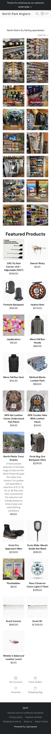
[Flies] (37, 211)
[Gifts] (13, 45)
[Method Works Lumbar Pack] (37, 363)
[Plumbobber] (13, 569)
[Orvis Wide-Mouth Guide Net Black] (37, 531)
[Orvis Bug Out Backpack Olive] (37, 442)
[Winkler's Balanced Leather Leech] (13, 641)
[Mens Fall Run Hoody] (37, 325)
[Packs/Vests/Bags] (13, 186)
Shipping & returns (12, 721)
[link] (25, 7)
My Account (15, 682)
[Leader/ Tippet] (13, 91)
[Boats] (13, 115)
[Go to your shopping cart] (43, 13)
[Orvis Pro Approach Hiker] (13, 531)
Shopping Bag (35, 692)
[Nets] (37, 139)
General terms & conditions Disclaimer (26, 713)
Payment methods (33, 717)
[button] (16, 13)
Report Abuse (41, 721)
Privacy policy (15, 717)
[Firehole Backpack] (13, 290)
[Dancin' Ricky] (37, 249)
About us (28, 721)
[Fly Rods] (37, 45)
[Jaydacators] (13, 325)
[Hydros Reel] (37, 290)
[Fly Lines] (13, 211)
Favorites (16, 692)
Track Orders (35, 682)
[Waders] (13, 162)
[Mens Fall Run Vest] (13, 363)
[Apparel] (37, 115)
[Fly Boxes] (13, 139)
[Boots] (37, 162)
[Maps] (37, 186)
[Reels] (13, 68)
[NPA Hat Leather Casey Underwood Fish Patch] (13, 401)
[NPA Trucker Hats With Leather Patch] (37, 401)
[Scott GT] (37, 607)
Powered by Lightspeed (25, 726)
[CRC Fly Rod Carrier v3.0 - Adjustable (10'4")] (13, 249)
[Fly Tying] (37, 68)
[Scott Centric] (13, 607)
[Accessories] (37, 91)
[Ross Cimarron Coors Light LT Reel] (37, 569)
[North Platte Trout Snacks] (13, 442)
